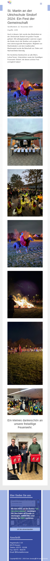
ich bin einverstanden (25, 529)
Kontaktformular (23, 552)
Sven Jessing (30, 558)
